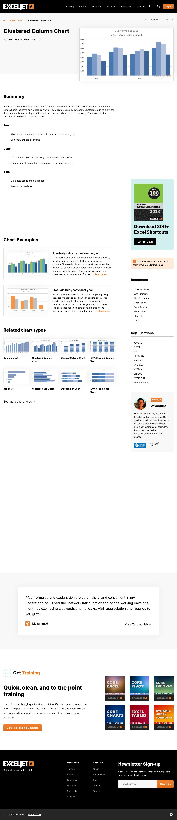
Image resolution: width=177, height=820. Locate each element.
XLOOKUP (139, 342)
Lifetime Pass (155, 264)
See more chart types (17, 401)
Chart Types (16, 20)
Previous (153, 19)
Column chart (10, 358)
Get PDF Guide (145, 241)
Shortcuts (126, 6)
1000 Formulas (141, 289)
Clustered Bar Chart (43, 388)
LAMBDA (138, 364)
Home (4, 19)
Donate (96, 791)
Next (167, 19)
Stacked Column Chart (73, 358)
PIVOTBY (138, 360)
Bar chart (8, 388)
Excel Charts (140, 311)
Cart (158, 6)
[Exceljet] (18, 766)
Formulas (111, 6)
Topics (96, 780)
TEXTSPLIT (139, 378)
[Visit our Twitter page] (171, 815)
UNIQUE (138, 373)
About (96, 769)
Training (70, 6)
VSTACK (138, 369)
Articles (140, 6)
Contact (96, 785)
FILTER (137, 347)
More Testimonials (136, 624)
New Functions (141, 382)
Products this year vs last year (72, 290)
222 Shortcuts (141, 298)
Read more (101, 274)
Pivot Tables (140, 302)
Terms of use (34, 814)
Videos (82, 6)
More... (137, 320)
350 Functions (141, 293)
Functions (96, 6)
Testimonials (99, 774)
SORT (136, 351)
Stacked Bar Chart (70, 388)
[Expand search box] (150, 6)
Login (168, 6)
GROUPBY (139, 356)
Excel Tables (140, 307)
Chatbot (138, 316)
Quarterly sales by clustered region (75, 253)
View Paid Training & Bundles (22, 727)
